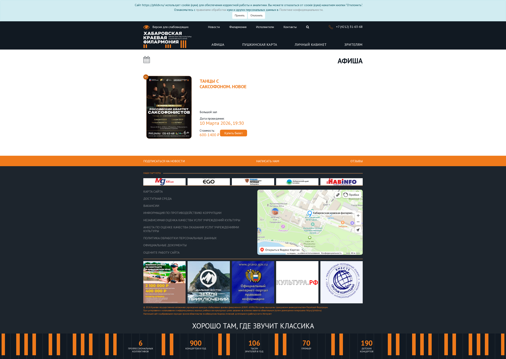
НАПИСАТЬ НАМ (267, 161)
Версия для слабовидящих (170, 27)
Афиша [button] (217, 45)
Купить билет (233, 133)
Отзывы (356, 161)
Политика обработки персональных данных (180, 238)
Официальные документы (165, 245)
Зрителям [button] (353, 45)
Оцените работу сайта (161, 252)
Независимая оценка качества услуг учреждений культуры (191, 220)
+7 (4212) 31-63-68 (349, 27)
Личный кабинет (311, 45)
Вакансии (151, 206)
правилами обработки (211, 10)
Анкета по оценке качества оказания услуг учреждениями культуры (191, 229)
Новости (214, 27)
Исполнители (265, 27)
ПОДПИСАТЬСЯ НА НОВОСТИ (164, 161)
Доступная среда (157, 199)
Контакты (290, 27)
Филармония (237, 27)
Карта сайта (153, 191)
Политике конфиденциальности (301, 10)
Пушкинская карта (259, 45)
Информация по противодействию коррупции (182, 213)
